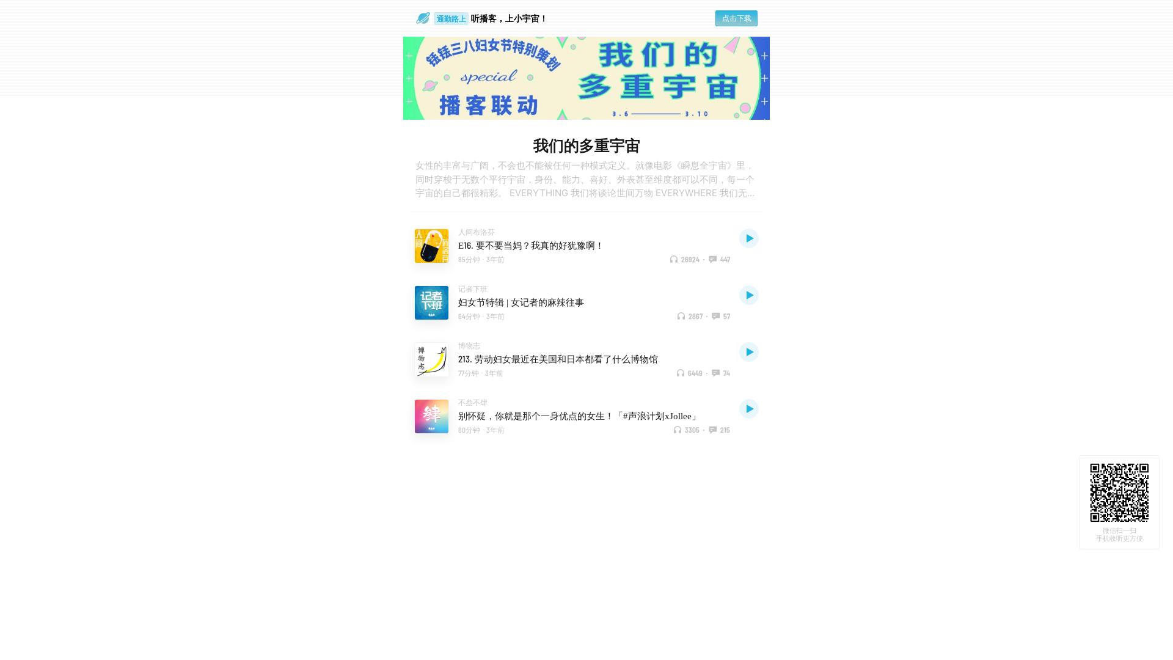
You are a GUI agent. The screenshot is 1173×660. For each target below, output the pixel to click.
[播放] (749, 238)
